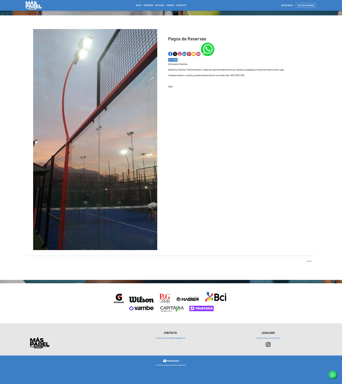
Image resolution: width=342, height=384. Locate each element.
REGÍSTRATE (287, 5)
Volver (309, 261)
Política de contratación (268, 338)
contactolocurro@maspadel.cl (170, 338)
